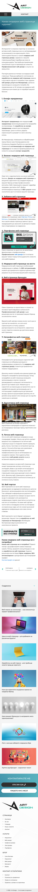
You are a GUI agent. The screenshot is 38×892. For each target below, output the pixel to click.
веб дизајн (19, 254)
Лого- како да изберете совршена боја (16, 743)
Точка (30, 217)
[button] (5, 14)
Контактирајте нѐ (8, 560)
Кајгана (24, 217)
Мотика (4, 219)
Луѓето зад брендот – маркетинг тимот (16, 768)
